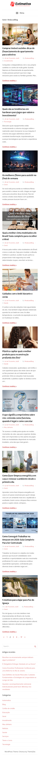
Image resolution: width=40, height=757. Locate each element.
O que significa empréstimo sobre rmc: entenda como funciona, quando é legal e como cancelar (18, 418)
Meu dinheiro (8, 427)
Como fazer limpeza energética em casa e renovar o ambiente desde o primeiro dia (19, 478)
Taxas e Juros (7, 740)
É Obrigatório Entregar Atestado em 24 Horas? (19, 664)
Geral (6, 184)
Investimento (8, 61)
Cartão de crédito (8, 708)
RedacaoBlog (29, 58)
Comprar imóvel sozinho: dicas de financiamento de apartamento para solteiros (18, 51)
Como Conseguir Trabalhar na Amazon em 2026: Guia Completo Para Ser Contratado (18, 539)
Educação (6, 712)
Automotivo (6, 700)
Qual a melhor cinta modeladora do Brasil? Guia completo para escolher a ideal (19, 236)
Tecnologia (7, 122)
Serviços (5, 736)
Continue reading (8, 80)
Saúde (6, 303)
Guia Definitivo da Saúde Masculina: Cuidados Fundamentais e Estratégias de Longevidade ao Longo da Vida (19, 677)
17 (21, 637)
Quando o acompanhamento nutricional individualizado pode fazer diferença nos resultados (16, 686)
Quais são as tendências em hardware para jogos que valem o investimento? (18, 112)
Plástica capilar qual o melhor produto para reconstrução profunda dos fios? (16, 354)
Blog (4, 704)
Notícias (5, 728)
